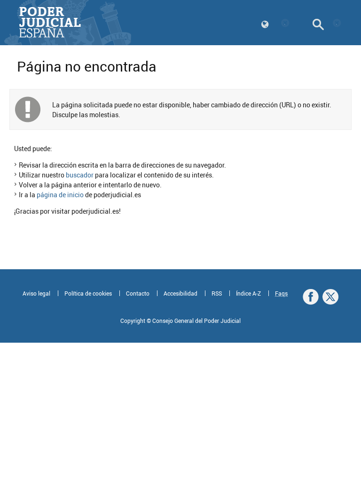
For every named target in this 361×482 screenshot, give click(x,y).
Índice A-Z (248, 293)
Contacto (137, 293)
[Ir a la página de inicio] (50, 22)
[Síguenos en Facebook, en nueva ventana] (311, 297)
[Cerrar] (285, 23)
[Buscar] (327, 24)
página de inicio (60, 194)
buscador (80, 174)
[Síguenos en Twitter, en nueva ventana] (330, 297)
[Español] (275, 24)
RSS (217, 293)
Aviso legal (36, 293)
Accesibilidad (180, 293)
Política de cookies (88, 293)
